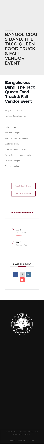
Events (22, 410)
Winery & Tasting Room (22, 403)
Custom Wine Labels (22, 389)
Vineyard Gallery (22, 400)
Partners (22, 386)
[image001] (19, 365)
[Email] (22, 279)
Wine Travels (22, 424)
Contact (22, 396)
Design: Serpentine (18, 441)
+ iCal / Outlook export (23, 194)
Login (31, 441)
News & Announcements (22, 427)
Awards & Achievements (22, 375)
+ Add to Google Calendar (23, 186)
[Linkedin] (28, 274)
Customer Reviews (22, 393)
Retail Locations (22, 417)
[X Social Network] (22, 274)
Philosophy (22, 379)
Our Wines (22, 406)
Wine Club (22, 420)
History (22, 382)
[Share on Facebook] (15, 274)
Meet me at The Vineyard (22, 413)
